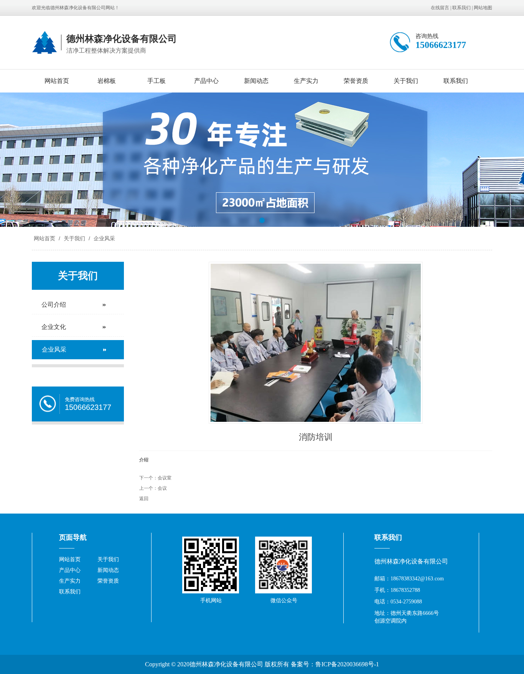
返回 (143, 498)
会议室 (164, 478)
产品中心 (206, 81)
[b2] (262, 160)
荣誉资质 (356, 81)
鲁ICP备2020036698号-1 (347, 664)
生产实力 (306, 81)
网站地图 (483, 7)
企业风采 (103, 238)
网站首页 (56, 81)
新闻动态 (256, 81)
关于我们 (406, 81)
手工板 (156, 81)
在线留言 (440, 7)
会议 (162, 488)
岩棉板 (106, 81)
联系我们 (461, 7)
